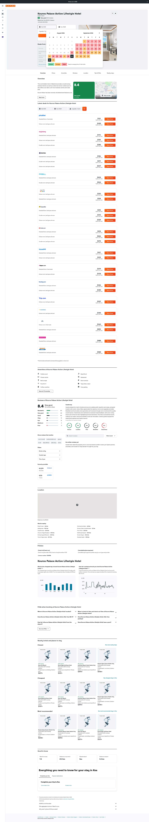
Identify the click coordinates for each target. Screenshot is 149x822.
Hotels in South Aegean (72, 817)
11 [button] (57, 49)
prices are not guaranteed (68, 799)
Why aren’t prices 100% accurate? (48, 809)
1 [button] (84, 41)
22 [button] (72, 52)
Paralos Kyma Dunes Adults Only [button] (106, 663)
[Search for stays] (3, 13)
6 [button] (64, 45)
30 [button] (49, 60)
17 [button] (53, 52)
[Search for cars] (3, 17)
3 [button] (53, 45)
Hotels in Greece (61, 817)
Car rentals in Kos (45, 785)
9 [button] (49, 49)
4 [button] (95, 41)
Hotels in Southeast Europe (84, 817)
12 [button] (60, 49)
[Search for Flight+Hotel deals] (3, 20)
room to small (41, 439)
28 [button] (68, 56)
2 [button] (49, 45)
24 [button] (53, 56)
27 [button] (64, 56)
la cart (39, 442)
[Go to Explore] (3, 24)
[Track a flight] (3, 28)
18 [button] (57, 52)
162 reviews (50, 18)
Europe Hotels (53, 817)
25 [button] (57, 56)
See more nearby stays (111, 645)
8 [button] (84, 45)
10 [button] (53, 49)
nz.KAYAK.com (41, 817)
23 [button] (49, 56)
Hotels (46, 817)
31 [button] (53, 60)
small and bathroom (51, 439)
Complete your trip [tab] (45, 776)
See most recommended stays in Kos (107, 711)
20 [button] (64, 52)
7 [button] (68, 45)
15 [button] (72, 49)
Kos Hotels (102, 817)
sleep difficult (46, 442)
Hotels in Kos (68, 785)
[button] (147, 1)
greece (59, 439)
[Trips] (3, 32)
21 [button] (68, 52)
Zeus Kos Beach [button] (42, 665)
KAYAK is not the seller (45, 803)
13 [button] (64, 49)
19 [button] (60, 52)
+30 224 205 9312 (42, 22)
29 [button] (72, 56)
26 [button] (60, 56)
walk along (53, 442)
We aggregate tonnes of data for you (49, 806)
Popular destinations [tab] (57, 776)
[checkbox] (45, 469)
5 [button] (60, 45)
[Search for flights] (3, 10)
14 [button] (68, 49)
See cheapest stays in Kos (110, 678)
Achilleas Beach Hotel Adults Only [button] (86, 665)
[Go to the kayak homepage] (10, 6)
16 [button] (49, 52)
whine (59, 442)
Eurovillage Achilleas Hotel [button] (65, 665)
